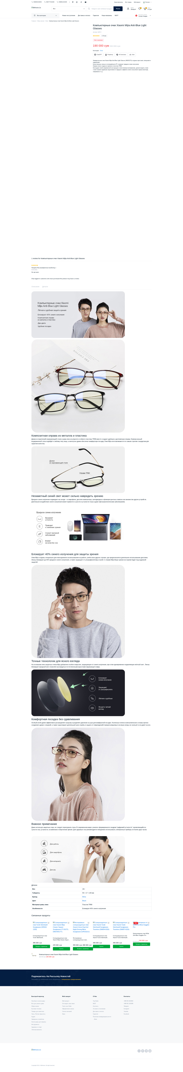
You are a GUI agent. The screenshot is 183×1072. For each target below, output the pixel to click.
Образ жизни (40, 21)
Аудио (33, 1016)
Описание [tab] (35, 287)
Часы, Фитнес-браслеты (38, 1014)
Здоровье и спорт (36, 1027)
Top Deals (95, 1001)
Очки (46, 21)
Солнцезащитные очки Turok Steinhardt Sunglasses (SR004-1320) (41, 937)
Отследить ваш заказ (68, 1003)
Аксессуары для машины (38, 1022)
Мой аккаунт (137, 2)
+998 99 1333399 (128, 1003)
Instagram (77, 2)
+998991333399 (62, 2)
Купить (122, 946)
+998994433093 (37, 2)
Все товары (128, 2)
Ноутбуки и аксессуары (38, 1001)
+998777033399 (50, 2)
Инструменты (35, 1024)
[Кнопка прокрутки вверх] (178, 1067)
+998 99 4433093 (128, 1001)
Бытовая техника (36, 1008)
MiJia (84, 897)
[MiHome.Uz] (39, 9)
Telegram (72, 2)
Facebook (81, 2)
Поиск (118, 8)
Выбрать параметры (41, 946)
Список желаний (67, 1011)
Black (84, 901)
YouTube (86, 2)
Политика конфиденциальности (102, 1016)
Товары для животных (37, 1011)
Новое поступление (68, 15)
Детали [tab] (45, 287)
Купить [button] (61, 948)
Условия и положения (99, 1008)
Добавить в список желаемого (48, 923)
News (63, 1014)
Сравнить (49, 926)
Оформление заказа (68, 1008)
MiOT (116, 15)
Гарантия (96, 15)
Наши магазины (118, 2)
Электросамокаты (36, 1029)
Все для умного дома (37, 1003)
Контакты (95, 1006)
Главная (33, 21)
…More (95, 1019)
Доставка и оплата (84, 15)
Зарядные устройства (37, 1019)
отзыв (104, 35)
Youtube (126, 1011)
